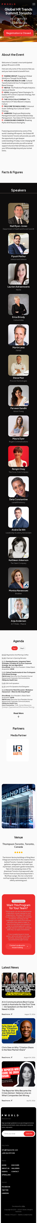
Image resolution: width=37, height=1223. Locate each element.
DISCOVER (15, 1165)
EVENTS (4, 1171)
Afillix (23, 1206)
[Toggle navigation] (34, 4)
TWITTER (5, 1190)
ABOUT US (5, 1168)
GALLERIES (15, 1168)
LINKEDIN (5, 1193)
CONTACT (15, 1171)
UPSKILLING (6, 1175)
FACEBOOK (6, 1187)
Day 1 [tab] (14, 648)
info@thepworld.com (10, 1150)
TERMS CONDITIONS (25, 1215)
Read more (6, 1014)
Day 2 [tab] (22, 648)
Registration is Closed (18, 32)
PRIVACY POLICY (10, 1215)
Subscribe (29, 1133)
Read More (19, 713)
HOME (4, 1165)
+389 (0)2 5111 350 (8, 1153)
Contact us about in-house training (17, 946)
